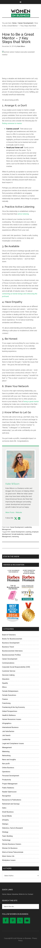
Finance (5, 699)
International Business (10, 727)
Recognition (6, 796)
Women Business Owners (11, 844)
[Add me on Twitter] (15, 518)
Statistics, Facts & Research (12, 828)
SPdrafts (5, 820)
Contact (30, 894)
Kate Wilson (12, 483)
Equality (5, 683)
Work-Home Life (8, 856)
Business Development (10, 643)
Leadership (28, 527)
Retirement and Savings (11, 804)
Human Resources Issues (11, 719)
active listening (23, 214)
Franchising (6, 703)
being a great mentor (31, 401)
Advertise (15, 894)
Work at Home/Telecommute (12, 852)
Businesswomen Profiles (11, 655)
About (9, 894)
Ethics (4, 687)
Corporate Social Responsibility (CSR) (16, 667)
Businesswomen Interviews (12, 651)
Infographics (6, 723)
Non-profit (6, 764)
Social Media (7, 816)
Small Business (8, 812)
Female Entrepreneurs (10, 691)
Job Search (6, 735)
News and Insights (9, 760)
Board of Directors (9, 635)
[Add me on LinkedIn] (19, 518)
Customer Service (8, 671)
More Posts (9, 512)
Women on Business (20, 12)
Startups (5, 824)
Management (6, 529)
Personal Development (10, 776)
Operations (6, 772)
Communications (8, 663)
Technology (6, 840)
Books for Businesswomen (12, 639)
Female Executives (9, 695)
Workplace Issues (8, 860)
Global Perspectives (9, 711)
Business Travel (8, 647)
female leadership (18, 534)
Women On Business (9, 848)
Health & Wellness (9, 715)
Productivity (6, 780)
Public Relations (8, 788)
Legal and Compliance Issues (13, 743)
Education (5, 679)
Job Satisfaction (8, 731)
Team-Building (7, 836)
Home (4, 894)
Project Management (9, 784)
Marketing (5, 751)
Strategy (5, 832)
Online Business (8, 768)
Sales (4, 808)
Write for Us (23, 894)
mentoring (15, 536)
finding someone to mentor (12, 123)
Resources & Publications (11, 800)
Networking (6, 756)
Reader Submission (9, 792)
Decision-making (8, 675)
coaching (28, 532)
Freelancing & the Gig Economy (13, 707)
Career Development (17, 527)
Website (19, 512)
